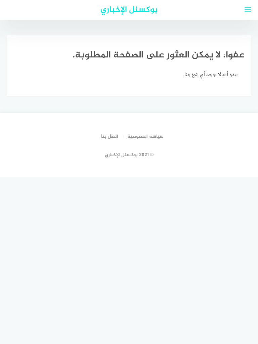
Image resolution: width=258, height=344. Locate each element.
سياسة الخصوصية (145, 136)
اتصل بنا (109, 136)
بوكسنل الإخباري (129, 9)
